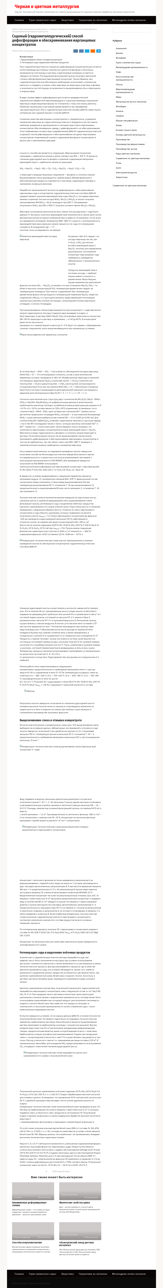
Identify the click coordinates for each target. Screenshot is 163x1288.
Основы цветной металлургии (130, 134)
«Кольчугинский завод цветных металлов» (76, 1244)
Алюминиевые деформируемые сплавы (29, 1204)
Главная (19, 20)
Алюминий (121, 48)
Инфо (118, 72)
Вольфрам (121, 58)
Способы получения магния (27, 1242)
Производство (123, 139)
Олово (119, 125)
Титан (118, 163)
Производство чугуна (126, 149)
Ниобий (120, 116)
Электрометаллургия (126, 172)
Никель (119, 111)
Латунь (119, 84)
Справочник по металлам (93, 20)
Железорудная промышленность (132, 67)
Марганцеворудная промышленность (35, 51)
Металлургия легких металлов (129, 20)
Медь (118, 97)
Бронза (119, 53)
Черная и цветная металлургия (47, 6)
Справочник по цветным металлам (133, 158)
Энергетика (67, 20)
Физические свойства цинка (74, 1202)
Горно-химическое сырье (42, 20)
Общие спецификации (127, 120)
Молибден (121, 106)
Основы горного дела (126, 130)
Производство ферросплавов (130, 144)
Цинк (118, 167)
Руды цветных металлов (128, 153)
